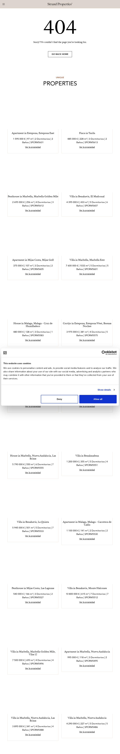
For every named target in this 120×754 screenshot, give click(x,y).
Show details (104, 390)
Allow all (98, 399)
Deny (59, 399)
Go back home (60, 54)
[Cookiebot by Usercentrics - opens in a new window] (104, 353)
